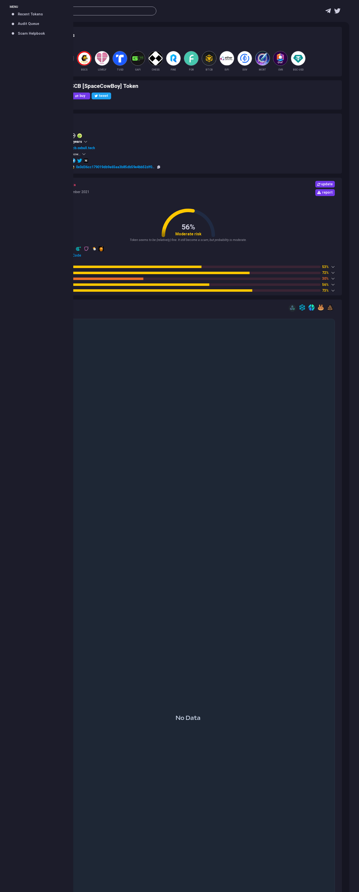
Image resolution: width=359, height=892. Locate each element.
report (327, 192)
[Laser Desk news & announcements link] (337, 12)
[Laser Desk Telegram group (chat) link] (328, 12)
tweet (103, 96)
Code (76, 255)
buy (82, 96)
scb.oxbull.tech (83, 148)
